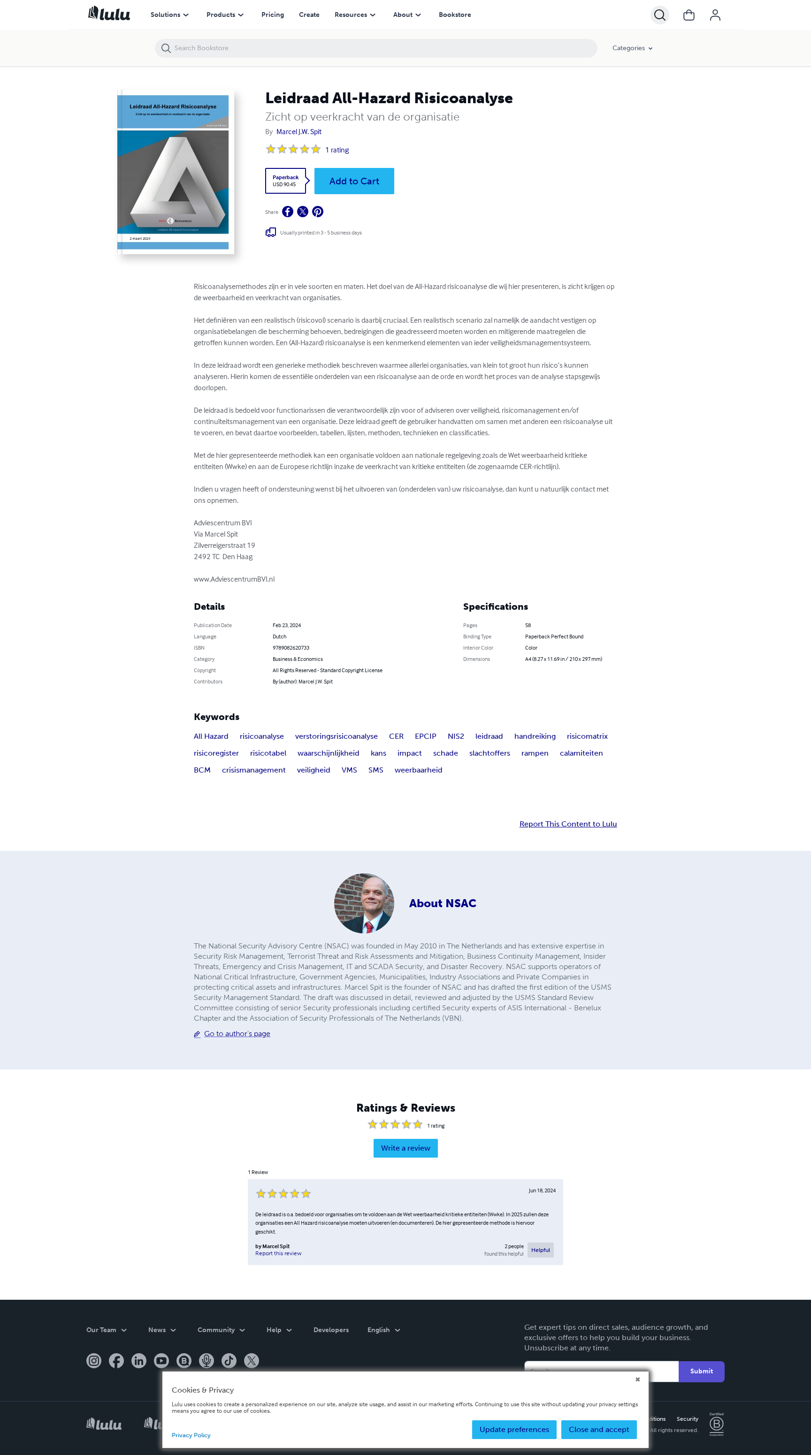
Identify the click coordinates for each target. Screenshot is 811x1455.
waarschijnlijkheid (329, 753)
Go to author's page (237, 1033)
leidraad (489, 736)
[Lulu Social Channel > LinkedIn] (138, 1361)
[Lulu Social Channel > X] (251, 1361)
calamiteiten (581, 753)
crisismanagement (254, 769)
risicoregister (216, 753)
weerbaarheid (419, 769)
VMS (349, 769)
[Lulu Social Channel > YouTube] (161, 1361)
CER (396, 736)
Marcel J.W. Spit (298, 131)
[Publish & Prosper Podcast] (206, 1361)
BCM (202, 769)
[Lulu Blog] (183, 1361)
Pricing (272, 15)
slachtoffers (489, 753)
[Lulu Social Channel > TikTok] (229, 1361)
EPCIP (425, 736)
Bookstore (455, 15)
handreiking (535, 736)
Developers (331, 1330)
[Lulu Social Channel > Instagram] (93, 1361)
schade (445, 753)
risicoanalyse (262, 736)
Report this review (278, 1253)
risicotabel (268, 753)
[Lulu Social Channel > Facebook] (116, 1361)
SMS (375, 769)
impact (410, 753)
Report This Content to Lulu (568, 824)
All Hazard (211, 736)
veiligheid (313, 769)
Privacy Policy (191, 1435)
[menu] (185, 15)
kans (378, 753)
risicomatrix (587, 736)
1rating (337, 149)
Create (309, 15)
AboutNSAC (442, 903)
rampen (535, 753)
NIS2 (456, 736)
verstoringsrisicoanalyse (336, 736)
